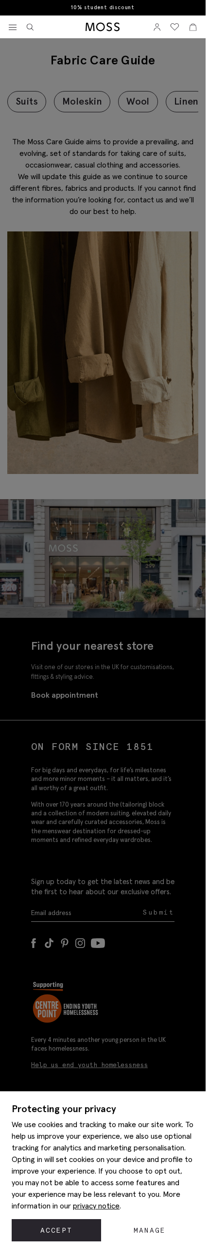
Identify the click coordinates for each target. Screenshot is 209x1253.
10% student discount (103, 7)
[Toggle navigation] (12, 27)
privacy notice (96, 1205)
